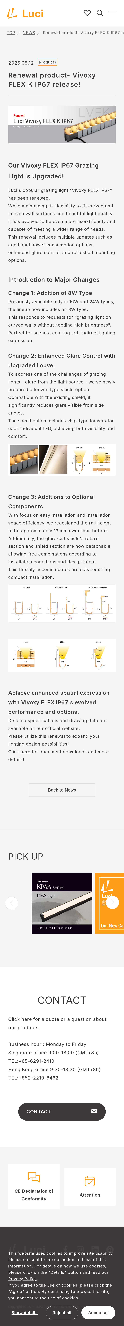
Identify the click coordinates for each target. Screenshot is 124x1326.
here (25, 751)
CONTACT (39, 1111)
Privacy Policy (22, 1278)
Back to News (62, 790)
